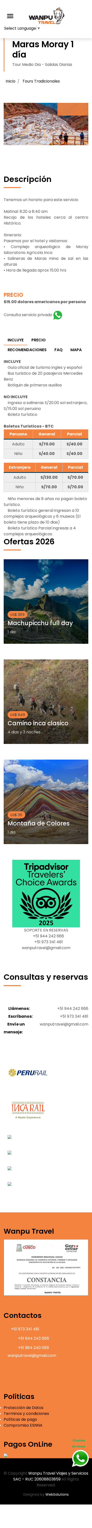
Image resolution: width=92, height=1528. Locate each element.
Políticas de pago (20, 1419)
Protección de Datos (23, 1407)
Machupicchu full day (40, 623)
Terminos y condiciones (26, 1413)
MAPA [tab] (76, 350)
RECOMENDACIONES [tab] (27, 350)
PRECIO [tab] (38, 340)
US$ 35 (16, 814)
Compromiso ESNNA (23, 1425)
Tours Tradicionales (41, 81)
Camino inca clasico (38, 723)
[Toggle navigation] (10, 16)
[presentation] (65, 109)
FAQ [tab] (58, 350)
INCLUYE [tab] (16, 340)
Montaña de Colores (39, 823)
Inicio (10, 81)
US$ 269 (17, 614)
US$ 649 (17, 714)
